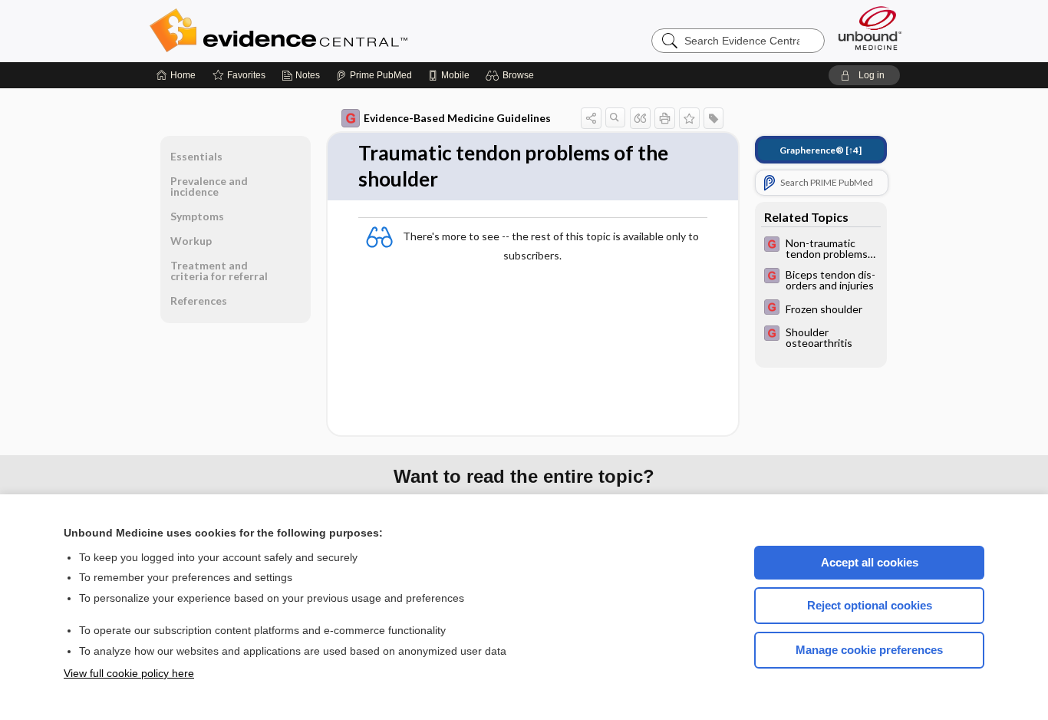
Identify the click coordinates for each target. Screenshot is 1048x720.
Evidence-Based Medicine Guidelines (457, 117)
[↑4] (820, 150)
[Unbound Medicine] (870, 28)
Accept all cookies (869, 562)
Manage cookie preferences (869, 649)
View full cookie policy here (129, 673)
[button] (512, 75)
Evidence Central (340, 31)
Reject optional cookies (869, 605)
